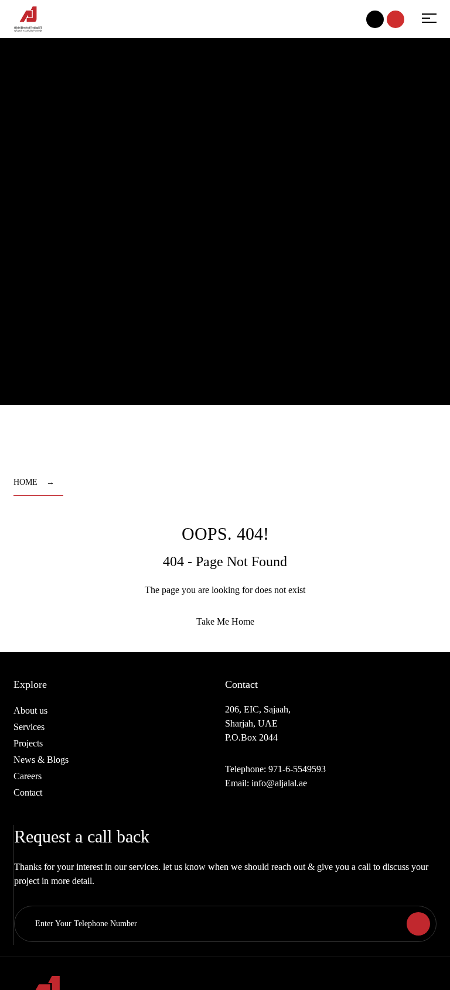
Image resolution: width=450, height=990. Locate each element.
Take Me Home (225, 621)
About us (30, 710)
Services (29, 727)
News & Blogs (41, 760)
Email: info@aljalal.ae (266, 783)
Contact (27, 792)
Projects (28, 743)
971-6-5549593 (297, 769)
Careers (27, 776)
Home (25, 482)
